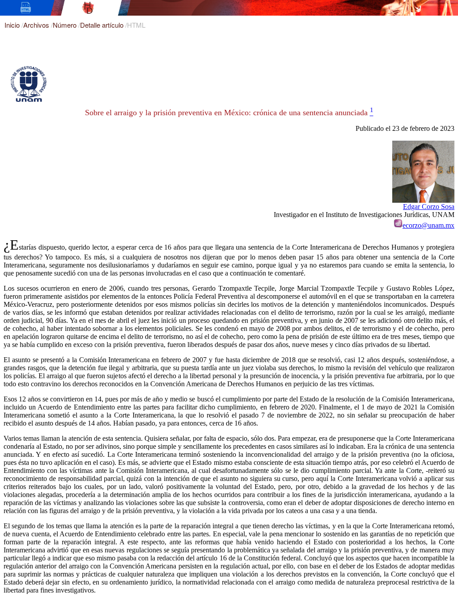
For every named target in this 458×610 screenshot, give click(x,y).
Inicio (12, 24)
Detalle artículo (102, 24)
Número (65, 24)
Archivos (37, 24)
